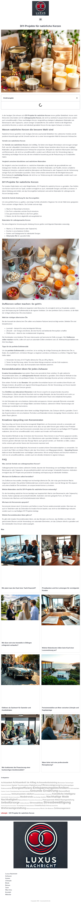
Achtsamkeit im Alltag (24, 782)
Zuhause (8, 876)
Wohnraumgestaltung (13, 808)
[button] (40, 19)
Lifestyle (4, 813)
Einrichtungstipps (67, 785)
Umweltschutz (40, 805)
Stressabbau (36, 802)
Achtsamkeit (6, 782)
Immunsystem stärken (22, 794)
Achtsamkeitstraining (47, 782)
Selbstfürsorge (10, 802)
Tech (7, 887)
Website (8, 894)
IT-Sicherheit (48, 794)
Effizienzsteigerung (50, 785)
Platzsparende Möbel (51, 800)
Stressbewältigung (57, 802)
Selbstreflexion (24, 803)
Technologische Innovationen (25, 805)
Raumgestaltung (67, 800)
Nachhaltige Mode (57, 796)
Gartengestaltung (24, 791)
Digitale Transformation (20, 785)
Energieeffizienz (22, 787)
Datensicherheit (6, 785)
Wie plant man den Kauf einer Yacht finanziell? (19, 588)
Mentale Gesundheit (14, 797)
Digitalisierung (35, 785)
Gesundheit (64, 791)
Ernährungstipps (74, 788)
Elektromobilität (6, 788)
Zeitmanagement (62, 808)
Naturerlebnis (23, 800)
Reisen (7, 885)
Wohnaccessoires (52, 805)
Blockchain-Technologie (65, 782)
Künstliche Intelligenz (63, 793)
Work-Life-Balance (47, 808)
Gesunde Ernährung (44, 790)
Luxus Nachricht (11, 874)
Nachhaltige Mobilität (39, 797)
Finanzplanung (14, 791)
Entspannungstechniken (51, 787)
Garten (7, 878)
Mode (7, 883)
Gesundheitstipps (6, 794)
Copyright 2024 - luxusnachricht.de (40, 901)
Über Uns (8, 890)
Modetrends (26, 796)
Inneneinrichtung (39, 794)
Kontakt (8, 892)
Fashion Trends (5, 791)
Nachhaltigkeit (9, 799)
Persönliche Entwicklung (35, 800)
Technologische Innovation (8, 805)
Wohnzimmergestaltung (33, 808)
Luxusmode (4, 797)
